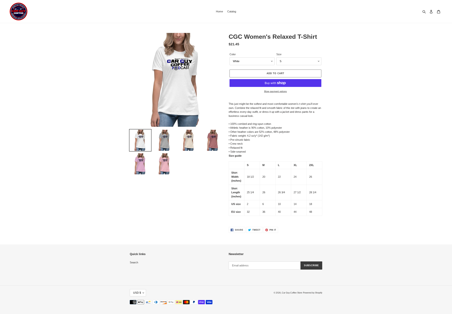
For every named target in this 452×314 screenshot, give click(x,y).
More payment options (275, 91)
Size (278, 54)
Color (233, 54)
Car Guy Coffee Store (292, 293)
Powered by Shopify (312, 293)
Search (134, 262)
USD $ (137, 292)
